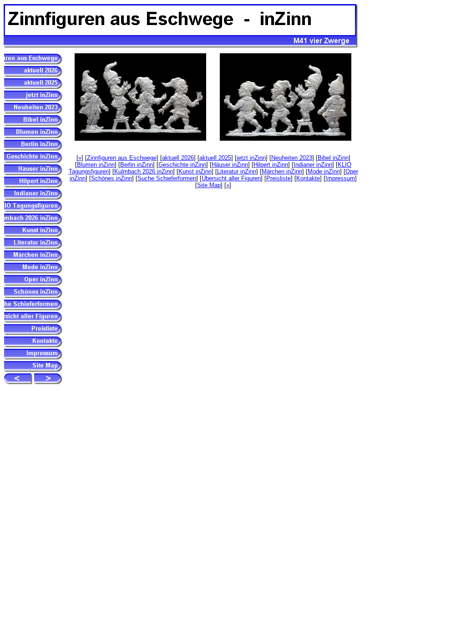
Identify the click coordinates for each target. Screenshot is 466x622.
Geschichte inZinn (182, 164)
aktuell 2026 (178, 157)
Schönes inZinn (111, 178)
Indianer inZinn (313, 164)
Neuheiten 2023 (291, 157)
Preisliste (278, 178)
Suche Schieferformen (166, 178)
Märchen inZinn (282, 171)
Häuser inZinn (230, 164)
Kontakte (308, 178)
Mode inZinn (324, 171)
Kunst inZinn (195, 171)
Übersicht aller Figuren (231, 178)
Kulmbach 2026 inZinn (143, 171)
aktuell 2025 (215, 157)
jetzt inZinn (251, 157)
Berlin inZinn (136, 164)
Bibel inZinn (333, 157)
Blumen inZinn (96, 164)
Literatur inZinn (236, 171)
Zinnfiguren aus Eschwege (122, 157)
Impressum (340, 178)
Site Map (209, 185)
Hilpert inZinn (270, 164)
